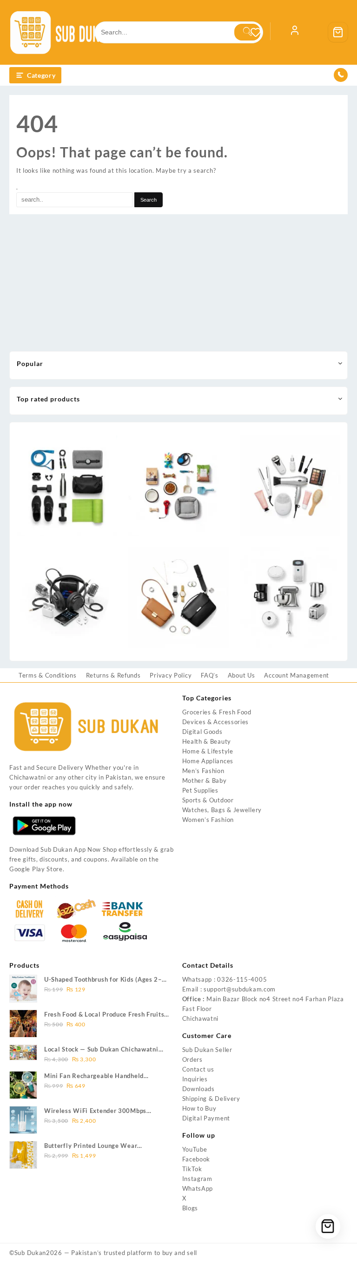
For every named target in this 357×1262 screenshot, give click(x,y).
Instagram (197, 1178)
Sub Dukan (30, 1252)
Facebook (196, 1159)
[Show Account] (295, 32)
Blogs (190, 1208)
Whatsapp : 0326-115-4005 (224, 979)
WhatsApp (197, 1188)
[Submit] (247, 32)
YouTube (194, 1149)
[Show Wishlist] (260, 32)
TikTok (192, 1169)
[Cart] (338, 32)
